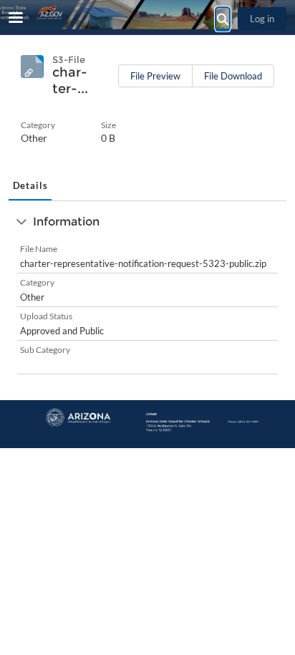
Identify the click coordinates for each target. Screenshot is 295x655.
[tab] (30, 186)
